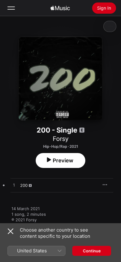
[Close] (10, 231)
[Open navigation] (11, 8)
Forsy (61, 138)
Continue (92, 250)
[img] (60, 8)
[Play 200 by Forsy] (14, 185)
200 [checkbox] (24, 185)
